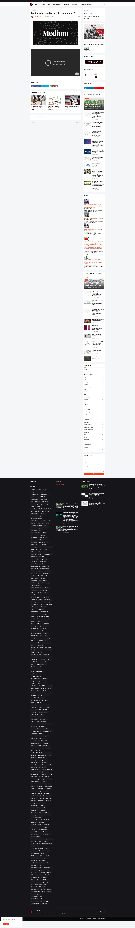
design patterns (35, 585)
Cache (43, 544)
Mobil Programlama (36, 736)
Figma (39, 621)
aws (40, 516)
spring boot (94, 439)
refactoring (40, 786)
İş (37, 10)
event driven (34, 611)
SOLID (94, 407)
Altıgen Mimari (44, 504)
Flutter (46, 626)
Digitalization (34, 590)
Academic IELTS (94, 369)
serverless (41, 800)
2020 (33, 489)
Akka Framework (35, 501)
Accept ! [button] (6, 924)
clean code (34, 556)
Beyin (46, 525)
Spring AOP (34, 829)
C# (32, 544)
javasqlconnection (35, 678)
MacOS (45, 709)
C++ (37, 544)
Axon (47, 523)
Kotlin (33, 693)
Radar (41, 776)
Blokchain (34, 537)
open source (47, 752)
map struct (34, 716)
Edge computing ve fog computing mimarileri (97, 164)
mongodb (46, 736)
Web (45, 884)
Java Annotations (35, 669)
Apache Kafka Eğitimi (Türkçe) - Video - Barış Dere (97, 336)
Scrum (42, 798)
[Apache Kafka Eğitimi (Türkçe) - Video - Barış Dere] (87, 336)
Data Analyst (45, 573)
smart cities (34, 812)
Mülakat (94, 399)
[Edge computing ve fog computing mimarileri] (87, 165)
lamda (40, 695)
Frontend (43, 628)
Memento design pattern (37, 724)
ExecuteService (35, 614)
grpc (46, 640)
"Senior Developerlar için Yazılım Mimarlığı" (97, 158)
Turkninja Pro (87, 18)
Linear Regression (35, 700)
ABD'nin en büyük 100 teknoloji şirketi (72, 107)
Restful (48, 788)
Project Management (46, 769)
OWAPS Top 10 (42, 760)
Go (46, 635)
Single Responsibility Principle (38, 807)
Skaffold (43, 810)
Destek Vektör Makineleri (37, 587)
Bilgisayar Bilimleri (94, 372)
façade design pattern (43, 618)
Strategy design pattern (37, 848)
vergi (32, 879)
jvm (45, 683)
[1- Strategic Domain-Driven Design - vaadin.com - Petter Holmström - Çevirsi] (87, 133)
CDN (41, 549)
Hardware (41, 642)
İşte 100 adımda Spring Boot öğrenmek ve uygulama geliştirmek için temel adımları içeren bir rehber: (97, 486)
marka (41, 716)
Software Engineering (36, 817)
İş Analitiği (34, 661)
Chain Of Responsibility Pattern (38, 551)
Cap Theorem (48, 547)
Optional (33, 755)
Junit (39, 683)
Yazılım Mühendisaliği (36, 896)
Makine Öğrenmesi (43, 712)
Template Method (43, 862)
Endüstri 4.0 (34, 606)
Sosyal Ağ (42, 822)
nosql (33, 745)
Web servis (34, 886)
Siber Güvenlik (94, 409)
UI (32, 872)
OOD (32, 750)
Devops (48, 587)
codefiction (34, 561)
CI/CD (40, 554)
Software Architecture (44, 815)
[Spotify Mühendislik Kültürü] (87, 352)
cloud (41, 556)
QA (46, 772)
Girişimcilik (34, 635)
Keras (50, 688)
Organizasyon (42, 755)
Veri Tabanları (34, 882)
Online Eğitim (46, 748)
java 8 (39, 666)
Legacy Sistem (35, 697)
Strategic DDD (34, 846)
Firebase (46, 623)
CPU (32, 571)
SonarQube (34, 822)
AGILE (36, 4)
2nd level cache (41, 492)
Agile (32, 496)
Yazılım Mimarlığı (94, 424)
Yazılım (49, 889)
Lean (46, 695)
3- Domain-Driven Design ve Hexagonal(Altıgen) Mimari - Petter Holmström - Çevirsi (97, 124)
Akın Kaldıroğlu (44, 499)
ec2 (40, 599)
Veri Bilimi (45, 879)
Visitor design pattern (36, 884)
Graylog (40, 640)
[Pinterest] (53, 86)
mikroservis (34, 733)
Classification (48, 554)
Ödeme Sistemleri (35, 762)
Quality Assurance (35, 774)
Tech (47, 855)
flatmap (33, 626)
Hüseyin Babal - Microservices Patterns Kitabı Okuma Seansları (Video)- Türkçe (97, 327)
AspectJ (33, 516)
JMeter (38, 681)
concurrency (45, 566)
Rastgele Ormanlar (35, 781)
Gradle (39, 638)
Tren (32, 870)
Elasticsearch (35, 604)
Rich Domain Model (36, 791)
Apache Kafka (35, 511)
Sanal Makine (34, 795)
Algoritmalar (34, 504)
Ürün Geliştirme (35, 877)
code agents (34, 559)
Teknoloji (66, 4)
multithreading (35, 740)
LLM (48, 705)
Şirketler (43, 853)
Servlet (48, 800)
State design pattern (47, 843)
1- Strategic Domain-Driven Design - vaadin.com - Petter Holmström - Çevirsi (96, 133)
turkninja (39, 870)
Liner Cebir (45, 700)
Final (32, 623)
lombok (47, 707)
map (42, 714)
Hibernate (48, 647)
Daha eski (78, 122)
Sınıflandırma (40, 803)
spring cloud (44, 831)
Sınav (94, 414)
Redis (33, 786)
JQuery (33, 683)
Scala (49, 795)
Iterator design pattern (36, 652)
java (94, 434)
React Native (34, 783)
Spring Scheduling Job (36, 838)
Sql (40, 841)
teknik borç (34, 860)
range (44, 779)
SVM (47, 850)
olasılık (38, 748)
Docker (45, 592)
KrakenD (39, 693)
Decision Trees (43, 580)
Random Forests (35, 779)
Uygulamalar (39, 874)
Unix (37, 872)
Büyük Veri (94, 377)
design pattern (45, 583)
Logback (33, 707)
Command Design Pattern (37, 563)
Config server (34, 568)
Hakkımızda (37, 1)
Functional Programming (37, 630)
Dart (32, 573)
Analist (33, 506)
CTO (38, 571)
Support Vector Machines (37, 850)
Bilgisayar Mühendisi (94, 374)
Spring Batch (43, 829)
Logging (40, 707)
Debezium (34, 580)
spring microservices (36, 836)
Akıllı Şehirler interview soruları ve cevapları (93, 218)
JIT (32, 681)
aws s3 (40, 523)
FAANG (43, 614)
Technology (43, 858)
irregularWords (35, 659)
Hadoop (33, 642)
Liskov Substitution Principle (38, 705)
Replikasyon (40, 788)
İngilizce (94, 447)
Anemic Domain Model (36, 508)
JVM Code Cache (35, 685)
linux (39, 702)
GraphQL (47, 638)
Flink (40, 626)
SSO (38, 843)
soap (47, 812)
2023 (33, 492)
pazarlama (48, 764)
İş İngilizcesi (42, 661)
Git (41, 635)
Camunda (34, 547)
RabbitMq (34, 776)
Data (38, 573)
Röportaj (94, 404)
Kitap (38, 690)
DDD (49, 4)
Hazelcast (40, 645)
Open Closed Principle (36, 752)
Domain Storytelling (36, 597)
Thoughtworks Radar (36, 867)
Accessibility (44, 494)
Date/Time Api (35, 578)
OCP (94, 402)
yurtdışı (94, 442)
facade (33, 616)
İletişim (42, 1)
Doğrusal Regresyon (36, 594)
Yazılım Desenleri (46, 891)
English (33, 609)
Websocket (42, 886)
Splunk (46, 824)
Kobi (94, 394)
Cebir (47, 549)
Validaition (44, 877)
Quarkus (45, 774)
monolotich (42, 738)
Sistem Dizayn (56, 4)
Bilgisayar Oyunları (35, 532)
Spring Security (48, 838)
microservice (34, 728)
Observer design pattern (43, 745)
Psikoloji (33, 772)
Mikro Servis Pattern (36, 731)
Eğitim (33, 602)
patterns (40, 764)
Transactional (48, 867)
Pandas (33, 764)
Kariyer (43, 688)
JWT (43, 685)
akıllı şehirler (94, 432)
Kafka (50, 685)
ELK (42, 604)
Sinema (43, 805)
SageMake (47, 793)
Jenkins (44, 678)
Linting (33, 702)
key (32, 690)
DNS (39, 592)
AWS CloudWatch (35, 520)
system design (35, 853)
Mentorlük (48, 724)
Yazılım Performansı (94, 429)
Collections (42, 561)
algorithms (45, 501)
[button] (100, 4)
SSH (32, 843)
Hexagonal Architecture (37, 647)
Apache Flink (47, 508)
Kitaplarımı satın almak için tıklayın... (92, 16)
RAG (47, 776)
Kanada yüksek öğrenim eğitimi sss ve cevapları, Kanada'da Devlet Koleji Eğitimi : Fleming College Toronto (93, 206)
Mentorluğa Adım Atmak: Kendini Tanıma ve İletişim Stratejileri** (54, 108)
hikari (33, 649)
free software (34, 628)
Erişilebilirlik (41, 609)
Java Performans (35, 673)
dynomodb (34, 599)
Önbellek (44, 762)
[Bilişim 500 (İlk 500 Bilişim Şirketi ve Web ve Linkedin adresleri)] (87, 151)
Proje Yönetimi (35, 769)
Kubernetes (47, 693)
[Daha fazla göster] (59, 86)
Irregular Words (95, 356)
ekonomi (47, 602)
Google (33, 638)
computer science (35, 566)
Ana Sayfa (32, 1)
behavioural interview (36, 525)
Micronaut (42, 726)
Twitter (46, 870)
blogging (42, 535)
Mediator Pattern (41, 721)
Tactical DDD (34, 855)
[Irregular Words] (87, 358)
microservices (44, 728)
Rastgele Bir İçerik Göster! (94, 62)
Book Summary (43, 537)
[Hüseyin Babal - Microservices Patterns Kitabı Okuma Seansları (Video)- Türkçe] (87, 327)
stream (47, 848)
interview (48, 657)
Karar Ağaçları (35, 688)
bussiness (34, 542)
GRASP (33, 640)
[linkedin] (102, 1)
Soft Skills (34, 815)
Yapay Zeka (75, 4)
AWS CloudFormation (36, 518)
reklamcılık (48, 786)
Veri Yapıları (94, 419)
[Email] (56, 86)
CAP (40, 547)
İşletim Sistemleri (41, 664)
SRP (46, 841)
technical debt (34, 858)
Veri (38, 879)
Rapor (50, 779)
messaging (34, 726)
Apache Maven (45, 511)
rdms (44, 781)
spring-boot (34, 841)
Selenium (33, 800)
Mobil (41, 733)
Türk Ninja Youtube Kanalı (89, 13)
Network (45, 743)
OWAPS (33, 760)
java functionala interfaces (37, 671)
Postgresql (34, 767)
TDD (41, 855)
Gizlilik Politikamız (48, 1)
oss (49, 755)
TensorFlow (34, 865)
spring (94, 437)
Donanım (46, 597)
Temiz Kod (34, 862)
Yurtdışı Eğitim (35, 903)
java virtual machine (36, 676)
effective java (48, 599)
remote (33, 788)
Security (48, 798)
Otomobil (33, 757)
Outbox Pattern (42, 757)
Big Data (33, 527)
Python (40, 772)
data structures (35, 575)
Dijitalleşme (94, 382)
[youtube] (104, 1)
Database (44, 575)
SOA (41, 812)
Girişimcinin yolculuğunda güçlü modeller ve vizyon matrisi (37, 108)
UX (32, 874)
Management (34, 714)
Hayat (94, 389)
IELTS (44, 649)
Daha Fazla (10, 921)
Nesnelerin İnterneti (36, 743)
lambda (33, 695)
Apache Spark (34, 513)
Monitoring (34, 738)
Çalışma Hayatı (94, 444)
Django (33, 592)
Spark (40, 824)
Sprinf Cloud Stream (36, 827)
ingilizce (46, 654)
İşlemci (33, 664)
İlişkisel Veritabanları (36, 654)
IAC (38, 649)
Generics (45, 633)
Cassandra (34, 549)
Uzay (47, 874)
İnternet (40, 657)
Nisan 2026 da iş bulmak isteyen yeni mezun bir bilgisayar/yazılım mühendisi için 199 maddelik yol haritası (70, 528)
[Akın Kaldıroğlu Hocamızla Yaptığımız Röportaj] (87, 321)
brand (33, 539)
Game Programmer (36, 633)
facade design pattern (43, 616)
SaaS (40, 793)
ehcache (40, 602)
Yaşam (42, 889)
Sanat (42, 795)
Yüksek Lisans (45, 903)
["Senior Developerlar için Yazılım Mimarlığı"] (87, 159)
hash (48, 642)
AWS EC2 (33, 523)
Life (42, 697)
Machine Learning (36, 709)
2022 (45, 489)
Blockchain (34, 535)
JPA (94, 392)
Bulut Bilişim (41, 539)
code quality (43, 559)
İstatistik (43, 659)
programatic (42, 767)
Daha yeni (33, 122)
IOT (49, 649)
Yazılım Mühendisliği (86, 4)
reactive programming (45, 783)
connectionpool (44, 568)
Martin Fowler (34, 719)
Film (45, 621)
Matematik (43, 719)
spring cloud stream (36, 834)
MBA (32, 721)
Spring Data (46, 834)
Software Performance (36, 819)
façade (33, 618)
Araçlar (43, 4)
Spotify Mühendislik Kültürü (96, 351)
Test (41, 865)
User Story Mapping (46, 872)
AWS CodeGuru (46, 520)
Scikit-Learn (34, 798)
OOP (38, 750)
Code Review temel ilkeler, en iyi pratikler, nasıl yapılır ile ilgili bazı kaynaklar (98, 343)
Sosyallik (33, 824)
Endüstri (94, 384)
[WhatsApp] (51, 86)
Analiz (39, 506)
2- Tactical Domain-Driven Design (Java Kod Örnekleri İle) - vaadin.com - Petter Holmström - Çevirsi (98, 115)
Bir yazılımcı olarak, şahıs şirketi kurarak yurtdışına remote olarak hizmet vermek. (97, 302)
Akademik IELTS (40, 496)
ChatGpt (33, 554)
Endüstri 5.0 (43, 606)
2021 (39, 489)
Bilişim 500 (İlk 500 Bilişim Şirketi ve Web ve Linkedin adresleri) (98, 151)
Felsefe (33, 621)
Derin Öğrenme (35, 583)
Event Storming (94, 387)
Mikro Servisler (94, 397)
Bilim (44, 532)
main (37, 82)
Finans (38, 623)
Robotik (45, 791)
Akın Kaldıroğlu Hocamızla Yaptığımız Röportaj (98, 320)
